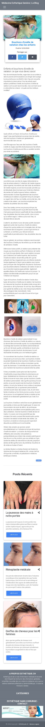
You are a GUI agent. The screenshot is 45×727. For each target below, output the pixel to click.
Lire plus (13, 535)
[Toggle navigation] (4, 7)
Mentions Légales (34, 724)
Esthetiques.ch (23, 724)
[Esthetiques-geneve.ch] (22, 712)
